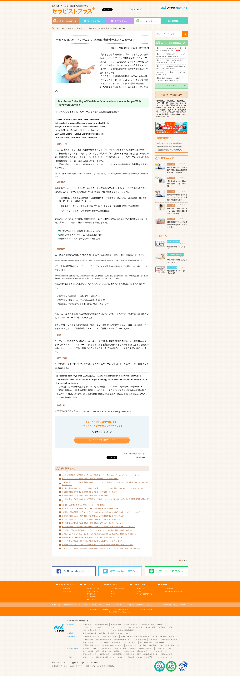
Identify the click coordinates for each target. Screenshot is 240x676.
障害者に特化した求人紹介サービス (159, 627)
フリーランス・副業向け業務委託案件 (120, 630)
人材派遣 (86, 648)
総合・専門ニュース (110, 637)
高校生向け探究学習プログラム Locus (113, 633)
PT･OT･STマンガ (92, 591)
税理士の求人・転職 (103, 651)
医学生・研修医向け (131, 624)
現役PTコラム (91, 599)
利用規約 (105, 609)
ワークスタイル (93, 21)
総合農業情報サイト (169, 639)
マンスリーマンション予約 (136, 645)
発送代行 (121, 657)
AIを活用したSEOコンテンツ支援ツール (164, 645)
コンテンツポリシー (145, 609)
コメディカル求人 (157, 651)
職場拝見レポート (92, 594)
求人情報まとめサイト (91, 637)
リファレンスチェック (164, 657)
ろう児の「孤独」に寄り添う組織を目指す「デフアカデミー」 (85, 495)
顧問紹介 (117, 651)
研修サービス (88, 657)
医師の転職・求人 (89, 654)
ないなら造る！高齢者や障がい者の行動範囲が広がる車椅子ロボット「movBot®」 (93, 541)
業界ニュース (80, 28)
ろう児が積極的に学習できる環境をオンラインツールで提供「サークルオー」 (91, 492)
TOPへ (184, 561)
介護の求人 (130, 654)
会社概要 (55, 666)
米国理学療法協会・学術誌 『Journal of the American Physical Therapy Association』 (94, 411)
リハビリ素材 (67, 591)
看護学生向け (116, 624)
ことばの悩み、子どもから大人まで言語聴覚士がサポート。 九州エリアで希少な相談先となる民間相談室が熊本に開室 (105, 500)
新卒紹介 (133, 648)
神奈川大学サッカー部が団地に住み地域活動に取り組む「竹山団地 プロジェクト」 (93, 537)
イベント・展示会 (130, 642)
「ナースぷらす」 (107, 605)
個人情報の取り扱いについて (124, 609)
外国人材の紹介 (166, 654)
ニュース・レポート (148, 21)
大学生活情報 (88, 639)
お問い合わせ (92, 609)
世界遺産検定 (154, 639)
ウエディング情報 (139, 639)
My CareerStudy (146, 642)
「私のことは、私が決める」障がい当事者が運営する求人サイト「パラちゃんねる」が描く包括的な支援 (101, 548)
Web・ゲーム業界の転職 (102, 648)
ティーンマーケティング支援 (163, 637)
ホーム (56, 28)
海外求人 (160, 624)
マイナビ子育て (89, 642)
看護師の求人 (142, 651)
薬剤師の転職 (129, 651)
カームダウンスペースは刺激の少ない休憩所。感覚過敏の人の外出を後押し (90, 479)
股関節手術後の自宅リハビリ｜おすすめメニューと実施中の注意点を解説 (177, 197)
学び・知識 (66, 588)
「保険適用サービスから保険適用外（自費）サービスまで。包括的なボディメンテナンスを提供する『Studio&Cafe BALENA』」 (105, 483)
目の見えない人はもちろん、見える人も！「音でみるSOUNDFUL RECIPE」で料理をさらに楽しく (99, 534)
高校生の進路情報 (89, 633)
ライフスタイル (120, 21)
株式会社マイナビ (60, 662)
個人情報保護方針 (110, 666)
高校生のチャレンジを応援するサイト (135, 637)
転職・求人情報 (148, 624)
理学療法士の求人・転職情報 (170, 143)
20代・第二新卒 (120, 648)
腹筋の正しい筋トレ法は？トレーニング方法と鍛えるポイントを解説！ (177, 211)
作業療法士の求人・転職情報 (170, 147)
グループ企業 (96, 666)
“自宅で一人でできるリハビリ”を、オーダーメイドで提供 (83, 505)
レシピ (113, 591)
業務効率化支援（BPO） (105, 657)
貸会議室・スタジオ (135, 657)
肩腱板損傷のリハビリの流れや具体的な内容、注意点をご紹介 (177, 224)
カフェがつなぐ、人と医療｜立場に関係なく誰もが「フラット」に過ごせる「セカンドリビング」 (98, 527)
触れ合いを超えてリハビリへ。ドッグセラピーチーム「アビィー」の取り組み (91, 519)
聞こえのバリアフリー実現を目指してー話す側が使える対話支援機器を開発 (90, 508)
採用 (87, 666)
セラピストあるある (93, 588)
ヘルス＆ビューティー (117, 588)
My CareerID (160, 642)
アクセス (64, 666)
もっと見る (171, 85)
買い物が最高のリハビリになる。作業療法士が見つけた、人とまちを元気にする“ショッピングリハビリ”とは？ (103, 488)
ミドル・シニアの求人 (134, 627)
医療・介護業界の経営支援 (147, 654)
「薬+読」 (76, 605)
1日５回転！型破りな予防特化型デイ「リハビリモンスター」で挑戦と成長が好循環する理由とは (98, 530)
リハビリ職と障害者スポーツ (146, 594)
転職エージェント (146, 648)
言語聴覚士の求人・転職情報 (170, 150)
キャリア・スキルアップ (66, 21)
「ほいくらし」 (142, 605)
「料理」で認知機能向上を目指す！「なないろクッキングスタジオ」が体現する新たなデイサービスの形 (101, 512)
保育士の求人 (104, 654)
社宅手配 (149, 657)
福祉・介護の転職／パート (93, 630)
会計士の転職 (88, 651)
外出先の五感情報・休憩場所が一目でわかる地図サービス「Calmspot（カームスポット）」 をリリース (100, 475)
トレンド (140, 591)
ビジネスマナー (92, 596)
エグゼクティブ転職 (163, 648)
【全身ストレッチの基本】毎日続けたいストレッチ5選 (177, 183)
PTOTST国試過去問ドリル (173, 591)
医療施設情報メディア (91, 645)
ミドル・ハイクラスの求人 (93, 627)
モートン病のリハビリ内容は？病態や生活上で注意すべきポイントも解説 (177, 169)
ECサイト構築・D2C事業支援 (109, 642)
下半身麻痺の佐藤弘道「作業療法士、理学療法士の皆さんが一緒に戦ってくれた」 (92, 523)
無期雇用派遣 (118, 654)
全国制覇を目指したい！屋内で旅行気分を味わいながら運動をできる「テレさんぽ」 (93, 516)
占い (112, 596)
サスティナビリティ (76, 666)
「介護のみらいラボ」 (178, 605)
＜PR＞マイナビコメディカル (134, 454)
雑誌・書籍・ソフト (121, 639)
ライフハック (115, 594)
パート (120, 627)
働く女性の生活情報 (103, 639)
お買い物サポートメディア (113, 645)
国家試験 (175, 21)
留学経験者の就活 (101, 624)
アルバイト (110, 627)
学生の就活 (87, 624)
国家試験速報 (169, 588)
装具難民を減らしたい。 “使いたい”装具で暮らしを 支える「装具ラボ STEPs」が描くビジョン (97, 545)
